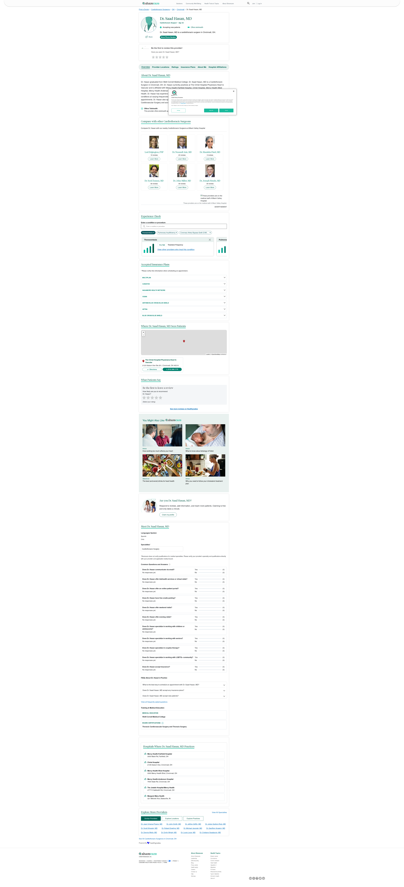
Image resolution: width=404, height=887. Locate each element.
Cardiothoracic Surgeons (160, 9)
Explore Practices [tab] (193, 818)
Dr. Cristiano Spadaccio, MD (210, 832)
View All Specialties (219, 812)
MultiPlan (146, 278)
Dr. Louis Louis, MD (188, 832)
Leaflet (208, 354)
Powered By (143, 843)
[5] (167, 57)
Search (248, 3)
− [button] (143, 335)
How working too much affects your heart (158, 451)
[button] (169, 564)
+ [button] (143, 332)
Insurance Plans (188, 67)
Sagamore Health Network (153, 290)
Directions (153, 369)
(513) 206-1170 (173, 369)
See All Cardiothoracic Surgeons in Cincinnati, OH (158, 838)
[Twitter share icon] (260, 879)
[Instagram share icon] (253, 879)
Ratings (175, 67)
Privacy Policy (183, 103)
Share (151, 37)
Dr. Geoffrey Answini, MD (215, 828)
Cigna (144, 296)
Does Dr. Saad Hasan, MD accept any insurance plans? (163, 690)
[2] (156, 57)
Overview (145, 67)
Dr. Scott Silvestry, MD (149, 828)
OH (173, 9)
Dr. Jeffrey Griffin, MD (193, 824)
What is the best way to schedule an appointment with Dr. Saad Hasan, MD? (171, 684)
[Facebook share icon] (250, 879)
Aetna (144, 309)
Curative (146, 284)
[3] (160, 57)
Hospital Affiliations (217, 67)
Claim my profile (168, 514)
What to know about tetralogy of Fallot (199, 451)
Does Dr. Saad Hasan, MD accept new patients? (161, 696)
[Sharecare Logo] (151, 3)
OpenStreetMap (216, 354)
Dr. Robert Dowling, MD (170, 828)
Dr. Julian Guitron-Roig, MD (215, 824)
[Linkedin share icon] (257, 879)
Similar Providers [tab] (150, 818)
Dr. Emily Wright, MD (169, 832)
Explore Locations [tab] (172, 818)
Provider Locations (160, 67)
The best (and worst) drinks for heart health (158, 481)
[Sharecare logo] (162, 853)
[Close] (233, 91)
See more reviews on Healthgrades (184, 409)
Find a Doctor (144, 9)
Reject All (211, 110)
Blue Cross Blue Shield (152, 315)
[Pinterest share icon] (263, 879)
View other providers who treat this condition (176, 249)
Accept (226, 110)
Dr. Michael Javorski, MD (193, 828)
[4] (163, 57)
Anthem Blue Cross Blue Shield (155, 303)
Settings (178, 110)
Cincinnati (180, 9)
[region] (202, 102)
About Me (202, 67)
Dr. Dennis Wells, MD (149, 832)
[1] (153, 57)
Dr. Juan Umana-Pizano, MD (151, 824)
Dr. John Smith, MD (174, 824)
